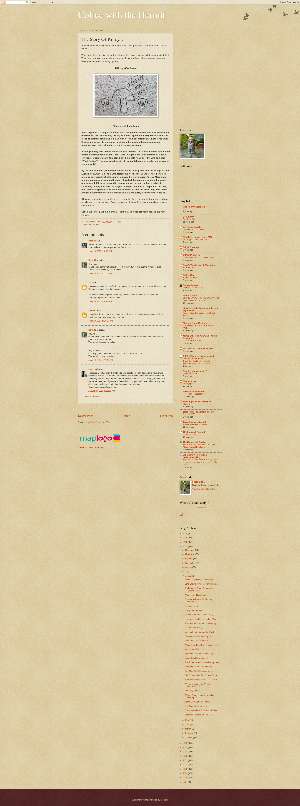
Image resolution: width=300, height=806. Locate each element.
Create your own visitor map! (91, 447)
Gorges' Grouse (190, 285)
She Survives (189, 381)
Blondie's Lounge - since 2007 (197, 237)
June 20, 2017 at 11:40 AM (100, 360)
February (189, 733)
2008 (185, 777)
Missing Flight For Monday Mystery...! (202, 632)
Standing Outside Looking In (197, 401)
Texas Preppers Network (194, 422)
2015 (185, 747)
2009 (185, 773)
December (190, 550)
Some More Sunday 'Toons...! (198, 702)
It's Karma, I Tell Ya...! (195, 649)
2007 (185, 782)
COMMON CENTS (191, 255)
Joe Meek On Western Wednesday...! (202, 623)
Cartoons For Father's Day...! (198, 636)
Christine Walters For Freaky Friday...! (202, 710)
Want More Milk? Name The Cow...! (201, 679)
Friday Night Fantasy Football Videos (198, 257)
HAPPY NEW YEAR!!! (192, 341)
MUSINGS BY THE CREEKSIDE (198, 348)
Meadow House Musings (195, 323)
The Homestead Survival (195, 442)
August (188, 567)
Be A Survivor (189, 217)
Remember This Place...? (196, 640)
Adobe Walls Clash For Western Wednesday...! (199, 589)
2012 (185, 760)
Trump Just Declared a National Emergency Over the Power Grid (196, 362)
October (189, 559)
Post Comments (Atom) (101, 422)
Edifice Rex (188, 275)
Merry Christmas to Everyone (195, 424)
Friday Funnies (189, 434)
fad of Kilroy (94, 224)
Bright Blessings (191, 247)
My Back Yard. (189, 267)
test (184, 209)
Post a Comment (93, 396)
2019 (185, 538)
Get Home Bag (189, 219)
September (190, 563)
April (187, 724)
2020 (185, 533)
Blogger (164, 800)
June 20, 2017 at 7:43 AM (100, 273)
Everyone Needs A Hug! (193, 288)
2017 (185, 546)
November (190, 554)
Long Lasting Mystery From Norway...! (202, 584)
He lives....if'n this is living (193, 229)
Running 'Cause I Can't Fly (196, 371)
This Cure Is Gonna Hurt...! (197, 706)
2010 (185, 769)
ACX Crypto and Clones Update (196, 239)
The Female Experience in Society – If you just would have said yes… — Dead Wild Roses (201, 462)
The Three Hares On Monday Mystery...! (203, 662)
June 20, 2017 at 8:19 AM (100, 301)
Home (126, 416)
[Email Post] (119, 221)
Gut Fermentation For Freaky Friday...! (202, 675)
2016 (185, 743)
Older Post (166, 416)
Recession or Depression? (194, 394)
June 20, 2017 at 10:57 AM (100, 321)
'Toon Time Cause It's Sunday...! (199, 666)
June (187, 576)
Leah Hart (93, 369)
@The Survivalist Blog (194, 207)
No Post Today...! (192, 606)
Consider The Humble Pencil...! (199, 715)
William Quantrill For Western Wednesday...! (198, 685)
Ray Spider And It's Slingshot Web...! (201, 619)
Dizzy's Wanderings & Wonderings (199, 265)
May (187, 720)
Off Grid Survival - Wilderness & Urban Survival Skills (198, 357)
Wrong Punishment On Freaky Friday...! (203, 645)
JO (89, 282)
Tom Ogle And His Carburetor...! (199, 671)
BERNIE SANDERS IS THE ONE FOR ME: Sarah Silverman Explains (201, 299)
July (187, 571)
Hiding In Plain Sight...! (195, 610)
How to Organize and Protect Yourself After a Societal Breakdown (199, 446)
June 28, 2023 (189, 414)
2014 (185, 751)
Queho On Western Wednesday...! (200, 653)
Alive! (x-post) (189, 384)
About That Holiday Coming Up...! (200, 579)
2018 (185, 542)
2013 (185, 756)
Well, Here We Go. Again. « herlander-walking (196, 456)
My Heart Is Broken (191, 277)
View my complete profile (203, 489)
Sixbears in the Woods (194, 391)
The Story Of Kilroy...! (195, 627)
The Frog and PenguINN (194, 432)
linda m (92, 241)
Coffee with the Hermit (121, 14)
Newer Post (85, 416)
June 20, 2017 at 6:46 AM (100, 251)
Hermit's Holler (190, 295)
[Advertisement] (135, 409)
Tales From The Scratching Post (198, 412)
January (189, 737)
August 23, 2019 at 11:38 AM (101, 391)
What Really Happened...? (196, 595)
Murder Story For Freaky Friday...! (200, 614)
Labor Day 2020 (190, 374)
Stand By (187, 404)
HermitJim (93, 260)
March (188, 729)
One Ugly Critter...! (193, 690)
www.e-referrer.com (200, 507)
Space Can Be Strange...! (196, 658)
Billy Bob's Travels (192, 227)
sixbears (92, 310)
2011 (185, 764)
